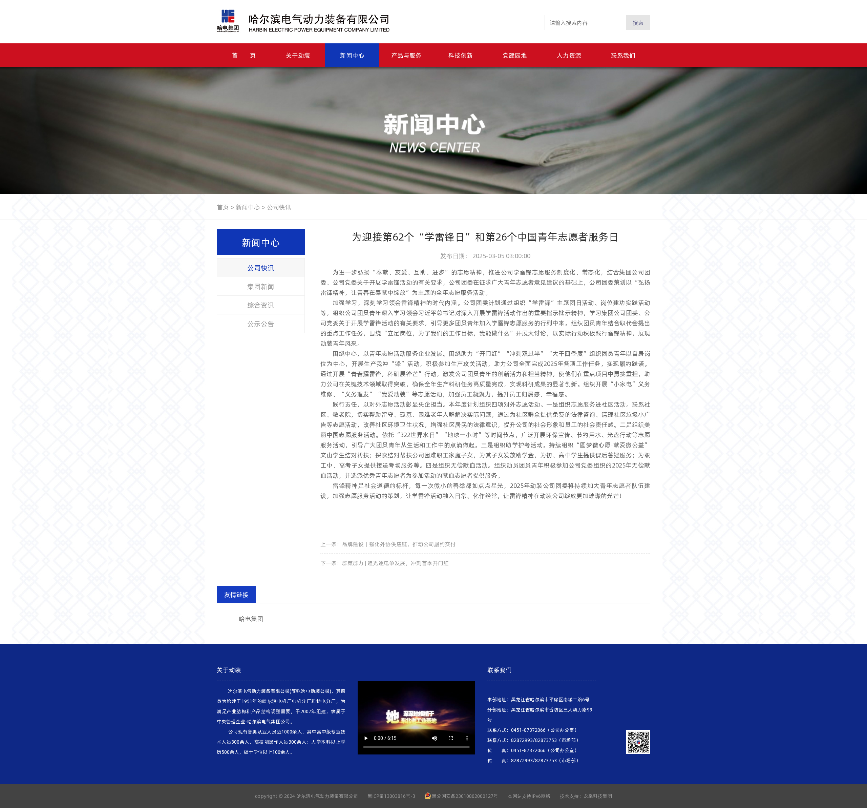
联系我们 (623, 55)
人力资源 (569, 55)
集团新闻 (260, 286)
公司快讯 (260, 267)
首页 (223, 207)
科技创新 (460, 55)
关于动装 (298, 55)
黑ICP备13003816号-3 (391, 796)
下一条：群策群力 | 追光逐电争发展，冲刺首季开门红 (384, 563)
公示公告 (260, 323)
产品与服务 (406, 55)
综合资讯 (260, 305)
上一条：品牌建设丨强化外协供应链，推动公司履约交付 (388, 544)
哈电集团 (251, 618)
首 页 (244, 55)
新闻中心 (352, 55)
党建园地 (515, 55)
